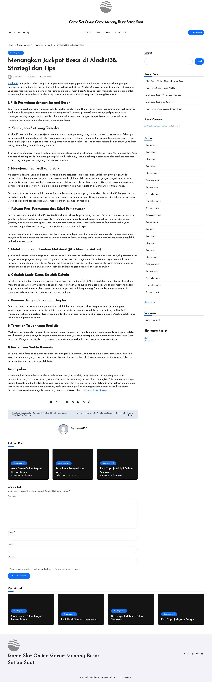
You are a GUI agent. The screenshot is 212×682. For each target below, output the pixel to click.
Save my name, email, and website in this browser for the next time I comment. (45, 569)
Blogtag (113, 678)
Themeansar (126, 678)
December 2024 (153, 278)
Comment (13, 496)
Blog (98, 33)
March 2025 (151, 257)
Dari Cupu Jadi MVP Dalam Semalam (163, 95)
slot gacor (148, 341)
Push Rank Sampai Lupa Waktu (160, 88)
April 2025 (150, 250)
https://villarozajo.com (95, 390)
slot (146, 338)
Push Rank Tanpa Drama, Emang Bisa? (164, 109)
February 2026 (152, 180)
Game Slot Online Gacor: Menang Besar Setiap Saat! (106, 22)
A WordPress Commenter (155, 126)
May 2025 (150, 243)
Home (88, 33)
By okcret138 (17, 77)
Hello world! (175, 126)
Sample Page (120, 33)
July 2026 (150, 145)
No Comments (45, 77)
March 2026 (151, 173)
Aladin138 (13, 83)
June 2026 (150, 152)
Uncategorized (15, 53)
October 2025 (152, 208)
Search (148, 52)
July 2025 (150, 229)
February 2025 (152, 264)
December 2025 (153, 194)
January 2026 (152, 187)
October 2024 (152, 292)
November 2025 (153, 201)
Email (11, 545)
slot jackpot (149, 302)
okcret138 (81, 428)
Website (11, 557)
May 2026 (150, 159)
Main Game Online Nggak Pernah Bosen (165, 81)
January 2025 (152, 271)
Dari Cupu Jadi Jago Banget (159, 102)
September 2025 (153, 215)
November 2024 (153, 285)
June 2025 (150, 236)
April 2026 (150, 166)
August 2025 (152, 222)
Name (11, 532)
